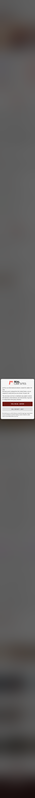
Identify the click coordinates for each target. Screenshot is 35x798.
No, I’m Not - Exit (17, 409)
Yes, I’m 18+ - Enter (17, 404)
